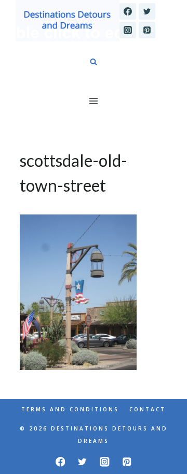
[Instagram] (127, 30)
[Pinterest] (147, 30)
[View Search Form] (93, 62)
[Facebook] (127, 11)
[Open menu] (93, 101)
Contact (147, 409)
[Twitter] (147, 11)
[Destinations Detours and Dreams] (67, 20)
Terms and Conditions (70, 409)
